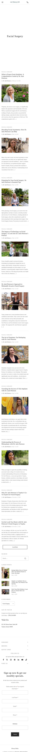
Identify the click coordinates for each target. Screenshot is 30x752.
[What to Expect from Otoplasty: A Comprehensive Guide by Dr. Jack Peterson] (15, 93)
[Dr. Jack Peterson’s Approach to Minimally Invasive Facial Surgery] (15, 301)
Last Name (15, 697)
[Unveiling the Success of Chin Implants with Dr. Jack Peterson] (15, 406)
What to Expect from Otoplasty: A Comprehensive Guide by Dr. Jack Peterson (13, 76)
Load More (15, 547)
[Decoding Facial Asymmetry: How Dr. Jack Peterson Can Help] (15, 145)
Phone (15, 715)
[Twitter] (7, 660)
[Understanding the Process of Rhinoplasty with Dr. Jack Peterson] (15, 457)
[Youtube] (22, 660)
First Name (15, 688)
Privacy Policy (15, 748)
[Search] (25, 558)
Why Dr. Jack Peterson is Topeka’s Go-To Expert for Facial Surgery (14, 493)
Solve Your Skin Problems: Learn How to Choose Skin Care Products (20, 591)
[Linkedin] (18, 660)
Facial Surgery (7, 71)
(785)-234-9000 (12, 615)
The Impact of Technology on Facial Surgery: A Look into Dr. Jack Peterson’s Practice (15, 233)
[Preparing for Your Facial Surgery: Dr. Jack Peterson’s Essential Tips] (15, 197)
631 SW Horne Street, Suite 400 (9, 624)
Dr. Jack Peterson (7, 80)
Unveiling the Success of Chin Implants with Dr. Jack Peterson (14, 389)
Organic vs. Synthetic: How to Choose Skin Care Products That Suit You (19, 582)
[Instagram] (10, 660)
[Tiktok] (26, 660)
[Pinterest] (14, 660)
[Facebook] (3, 660)
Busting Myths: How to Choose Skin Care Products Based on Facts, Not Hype (19, 572)
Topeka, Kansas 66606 (7, 626)
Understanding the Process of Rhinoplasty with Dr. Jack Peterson (13, 443)
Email (15, 706)
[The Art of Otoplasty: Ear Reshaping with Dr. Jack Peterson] (15, 354)
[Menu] (2, 2)
